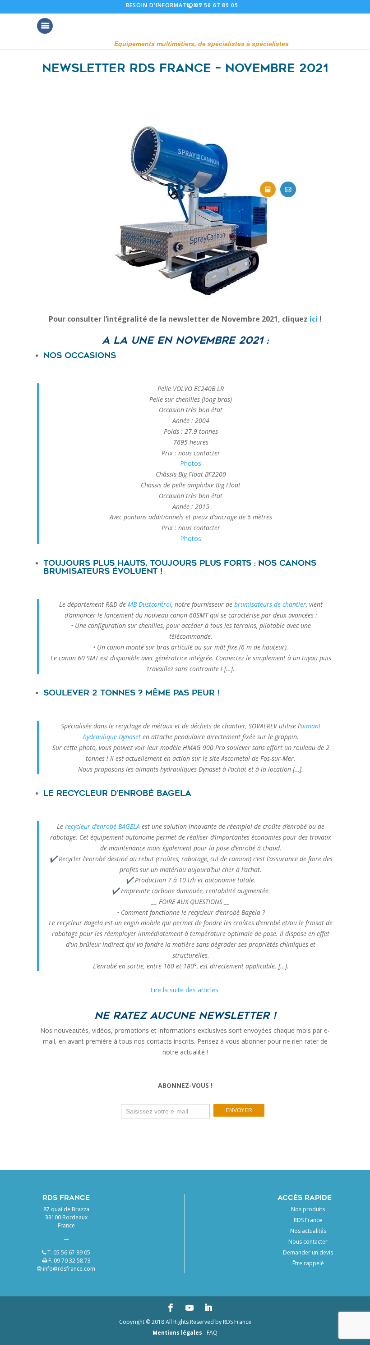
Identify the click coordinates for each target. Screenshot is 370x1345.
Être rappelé (308, 1263)
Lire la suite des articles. (185, 990)
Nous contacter (308, 1241)
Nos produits (308, 1209)
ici (314, 319)
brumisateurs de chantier (270, 604)
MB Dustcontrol (149, 604)
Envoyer (239, 1110)
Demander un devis (308, 1252)
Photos (190, 463)
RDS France (308, 1220)
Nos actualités (308, 1231)
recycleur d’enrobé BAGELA (102, 826)
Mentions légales (177, 1332)
